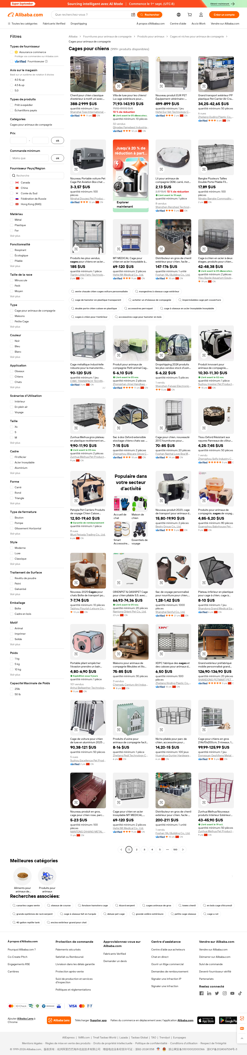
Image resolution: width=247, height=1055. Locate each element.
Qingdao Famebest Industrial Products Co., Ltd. (131, 127)
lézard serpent (127, 905)
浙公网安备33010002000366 (186, 1049)
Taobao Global (139, 1037)
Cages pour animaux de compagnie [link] (90, 41)
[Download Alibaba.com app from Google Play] (229, 1020)
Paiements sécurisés (68, 949)
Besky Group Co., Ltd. (168, 526)
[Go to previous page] (121, 849)
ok (57, 140)
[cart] (190, 15)
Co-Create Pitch (17, 956)
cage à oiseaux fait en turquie (80, 914)
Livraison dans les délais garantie (75, 964)
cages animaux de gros (158, 905)
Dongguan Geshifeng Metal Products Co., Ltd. (216, 755)
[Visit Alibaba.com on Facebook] (201, 993)
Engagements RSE (19, 964)
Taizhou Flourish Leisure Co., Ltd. (88, 608)
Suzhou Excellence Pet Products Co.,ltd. (88, 760)
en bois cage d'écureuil (219, 905)
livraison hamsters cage (95, 905)
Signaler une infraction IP (166, 978)
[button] (133, 14)
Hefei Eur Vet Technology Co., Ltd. (173, 111)
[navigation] (37, 443)
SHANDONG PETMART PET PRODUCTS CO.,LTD (216, 679)
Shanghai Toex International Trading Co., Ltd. (88, 111)
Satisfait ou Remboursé (70, 956)
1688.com (84, 1037)
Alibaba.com (185, 1020)
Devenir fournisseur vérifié (215, 971)
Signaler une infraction (164, 986)
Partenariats (206, 978)
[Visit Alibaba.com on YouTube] (232, 993)
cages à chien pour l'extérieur (91, 317)
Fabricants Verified (114, 953)
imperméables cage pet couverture (201, 300)
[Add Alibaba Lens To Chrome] (59, 1020)
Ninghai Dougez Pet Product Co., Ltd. (88, 198)
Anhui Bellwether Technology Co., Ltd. (88, 687)
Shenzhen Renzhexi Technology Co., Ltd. (173, 207)
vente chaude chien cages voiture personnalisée (101, 291)
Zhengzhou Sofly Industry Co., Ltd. (216, 458)
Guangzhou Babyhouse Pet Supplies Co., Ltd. (216, 526)
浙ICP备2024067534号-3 (222, 1049)
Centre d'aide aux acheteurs (168, 949)
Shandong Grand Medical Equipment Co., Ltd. (216, 608)
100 (175, 849)
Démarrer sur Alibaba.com (214, 956)
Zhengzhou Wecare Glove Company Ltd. (131, 453)
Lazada (123, 1037)
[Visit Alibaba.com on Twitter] (217, 993)
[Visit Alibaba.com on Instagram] (224, 993)
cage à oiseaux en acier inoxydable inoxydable (189, 308)
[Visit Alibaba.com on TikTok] (240, 993)
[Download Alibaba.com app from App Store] (206, 1020)
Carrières (13, 971)
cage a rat (212, 914)
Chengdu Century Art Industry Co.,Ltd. (131, 684)
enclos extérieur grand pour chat (69, 922)
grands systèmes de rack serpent (34, 914)
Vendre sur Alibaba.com (213, 949)
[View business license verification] (158, 1049)
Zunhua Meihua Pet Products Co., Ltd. (88, 456)
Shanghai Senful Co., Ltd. (170, 611)
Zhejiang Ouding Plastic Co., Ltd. (216, 116)
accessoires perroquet (140, 308)
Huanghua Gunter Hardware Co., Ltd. (173, 755)
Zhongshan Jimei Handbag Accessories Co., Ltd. (131, 384)
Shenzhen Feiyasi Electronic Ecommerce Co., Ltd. (173, 386)
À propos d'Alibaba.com (23, 941)
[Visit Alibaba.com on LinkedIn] (209, 993)
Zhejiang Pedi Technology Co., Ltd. (131, 755)
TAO (153, 1037)
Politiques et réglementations (73, 989)
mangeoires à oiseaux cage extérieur (159, 291)
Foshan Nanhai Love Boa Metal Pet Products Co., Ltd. (173, 453)
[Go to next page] (182, 849)
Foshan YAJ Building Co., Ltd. (173, 274)
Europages (179, 1037)
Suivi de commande (211, 964)
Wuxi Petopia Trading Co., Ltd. (87, 534)
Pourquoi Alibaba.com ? (22, 949)
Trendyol (164, 1037)
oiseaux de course (61, 905)
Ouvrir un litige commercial (167, 964)
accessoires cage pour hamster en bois (140, 317)
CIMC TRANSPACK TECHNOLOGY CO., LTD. (88, 381)
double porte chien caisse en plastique (96, 308)
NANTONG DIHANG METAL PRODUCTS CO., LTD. (88, 831)
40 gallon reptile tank (28, 922)
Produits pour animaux (150, 36)
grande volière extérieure (149, 914)
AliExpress (68, 1037)
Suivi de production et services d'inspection (74, 980)
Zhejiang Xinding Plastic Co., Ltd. (173, 683)
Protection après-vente (70, 971)
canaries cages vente (28, 905)
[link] (242, 1018)
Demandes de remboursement (169, 971)
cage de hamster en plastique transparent (98, 300)
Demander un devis (115, 961)
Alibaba (73, 36)
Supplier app (98, 1020)
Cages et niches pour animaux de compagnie (197, 36)
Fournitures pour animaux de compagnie (107, 36)
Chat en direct (159, 956)
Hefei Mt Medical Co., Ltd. (128, 274)
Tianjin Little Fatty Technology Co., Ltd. (88, 274)
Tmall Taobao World (104, 1037)
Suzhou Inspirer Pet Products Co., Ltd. (216, 384)
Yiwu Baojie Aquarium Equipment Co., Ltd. (216, 277)
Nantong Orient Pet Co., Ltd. (129, 611)
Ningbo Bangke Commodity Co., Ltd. (216, 198)
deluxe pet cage (116, 914)
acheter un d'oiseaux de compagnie (151, 300)
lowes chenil (189, 905)
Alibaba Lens (25, 1018)
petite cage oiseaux (185, 914)
